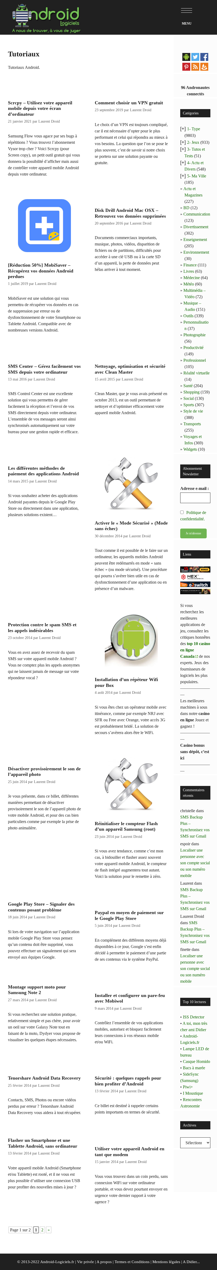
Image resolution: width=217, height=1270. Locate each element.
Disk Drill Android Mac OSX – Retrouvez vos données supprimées (130, 213)
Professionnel (194, 360)
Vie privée (85, 1262)
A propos (104, 1262)
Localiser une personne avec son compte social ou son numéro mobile (195, 863)
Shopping (191, 392)
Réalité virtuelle (196, 373)
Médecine (191, 277)
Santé (188, 385)
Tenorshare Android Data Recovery (44, 1078)
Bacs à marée (194, 1068)
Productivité (193, 347)
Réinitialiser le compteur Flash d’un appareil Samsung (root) (126, 826)
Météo (188, 284)
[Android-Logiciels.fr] (46, 17)
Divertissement (195, 227)
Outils (188, 316)
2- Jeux (193, 142)
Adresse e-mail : (194, 488)
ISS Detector (193, 1017)
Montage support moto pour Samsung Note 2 (37, 989)
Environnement (196, 252)
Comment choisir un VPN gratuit (129, 102)
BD (186, 207)
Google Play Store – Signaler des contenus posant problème (41, 907)
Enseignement (195, 239)
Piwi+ (188, 1087)
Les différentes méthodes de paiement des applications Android (43, 471)
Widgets (190, 449)
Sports (188, 405)
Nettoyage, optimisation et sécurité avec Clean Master (130, 369)
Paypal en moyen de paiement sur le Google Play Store (129, 915)
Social (188, 398)
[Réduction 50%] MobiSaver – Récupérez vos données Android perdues (40, 270)
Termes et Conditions (132, 1262)
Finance (190, 265)
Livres (188, 271)
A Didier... (191, 1262)
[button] (186, 10)
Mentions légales (166, 1262)
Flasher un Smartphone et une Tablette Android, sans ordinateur (42, 1143)
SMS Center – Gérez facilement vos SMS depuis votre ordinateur (44, 369)
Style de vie (193, 411)
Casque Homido (196, 1061)
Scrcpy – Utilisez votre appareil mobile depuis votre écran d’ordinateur (40, 108)
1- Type (193, 129)
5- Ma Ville (196, 176)
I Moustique (193, 1093)
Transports (192, 424)
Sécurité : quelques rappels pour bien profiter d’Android (128, 1080)
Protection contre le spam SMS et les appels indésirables (42, 627)
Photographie (194, 335)
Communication (196, 214)
